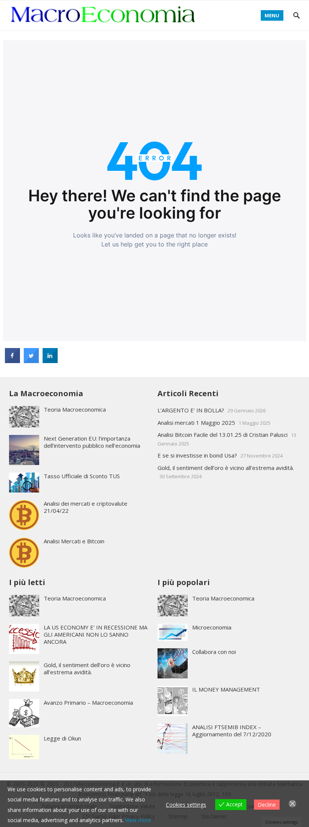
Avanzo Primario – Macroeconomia (88, 702)
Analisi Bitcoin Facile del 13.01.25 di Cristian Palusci (223, 434)
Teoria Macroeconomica (75, 409)
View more (138, 820)
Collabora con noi (214, 651)
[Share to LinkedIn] (50, 361)
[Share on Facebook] (12, 361)
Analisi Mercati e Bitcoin (74, 541)
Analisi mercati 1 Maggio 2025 (196, 422)
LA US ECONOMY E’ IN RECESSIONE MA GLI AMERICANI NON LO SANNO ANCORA (95, 634)
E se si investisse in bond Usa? (197, 455)
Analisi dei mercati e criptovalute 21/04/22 (85, 507)
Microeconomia (211, 627)
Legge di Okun (62, 738)
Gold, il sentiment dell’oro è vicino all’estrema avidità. (226, 467)
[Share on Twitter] (31, 361)
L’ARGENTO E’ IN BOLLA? (191, 410)
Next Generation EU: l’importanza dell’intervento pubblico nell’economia (92, 442)
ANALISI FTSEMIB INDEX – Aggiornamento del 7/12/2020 (231, 730)
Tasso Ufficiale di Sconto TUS (82, 476)
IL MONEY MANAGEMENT (226, 689)
